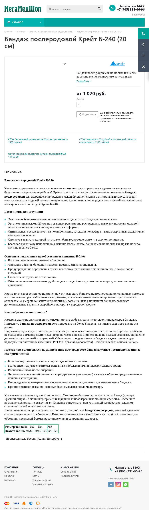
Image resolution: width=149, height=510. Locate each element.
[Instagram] (118, 484)
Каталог (17, 22)
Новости (9, 475)
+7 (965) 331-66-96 (131, 9)
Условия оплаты (42, 479)
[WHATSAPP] (125, 484)
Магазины (10, 479)
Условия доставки (43, 484)
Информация (70, 467)
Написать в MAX (131, 6)
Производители (70, 475)
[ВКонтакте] (111, 484)
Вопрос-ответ (68, 471)
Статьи (36, 475)
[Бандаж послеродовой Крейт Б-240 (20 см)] (39, 92)
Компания (11, 467)
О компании (11, 471)
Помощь (38, 467)
